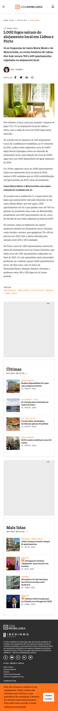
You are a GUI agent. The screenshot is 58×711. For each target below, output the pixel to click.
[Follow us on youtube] (12, 657)
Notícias (22, 20)
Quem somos (8, 667)
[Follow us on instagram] (18, 657)
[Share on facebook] (15, 78)
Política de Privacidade (12, 674)
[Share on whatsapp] (32, 78)
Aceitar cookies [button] (48, 697)
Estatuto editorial (10, 669)
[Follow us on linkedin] (24, 657)
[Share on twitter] (21, 78)
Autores (6, 672)
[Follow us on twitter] (30, 657)
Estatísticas (37, 290)
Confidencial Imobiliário (16, 290)
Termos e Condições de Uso (14, 677)
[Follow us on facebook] (6, 657)
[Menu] (3, 7)
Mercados (35, 20)
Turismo (49, 290)
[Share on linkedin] (27, 78)
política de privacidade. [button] (15, 707)
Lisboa (7, 293)
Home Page (9, 20)
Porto (14, 293)
